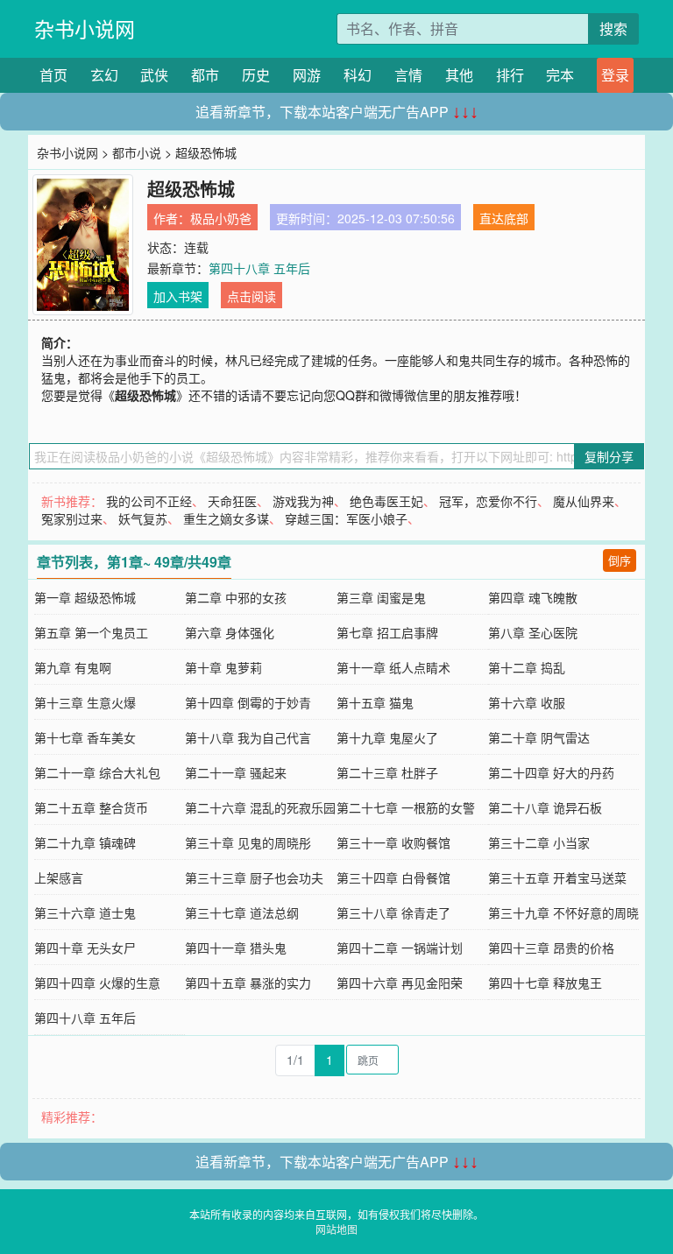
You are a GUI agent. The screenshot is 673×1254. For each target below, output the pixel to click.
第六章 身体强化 (229, 632)
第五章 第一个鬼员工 (91, 632)
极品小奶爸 (220, 218)
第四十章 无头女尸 (85, 947)
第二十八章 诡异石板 (545, 807)
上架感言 (58, 877)
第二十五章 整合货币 (91, 807)
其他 (459, 75)
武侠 (154, 75)
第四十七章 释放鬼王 (545, 982)
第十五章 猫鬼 (375, 702)
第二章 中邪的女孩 (236, 597)
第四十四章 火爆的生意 (97, 982)
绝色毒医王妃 (386, 501)
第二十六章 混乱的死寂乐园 (260, 807)
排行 (510, 75)
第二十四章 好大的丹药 (551, 772)
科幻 (358, 75)
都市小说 (136, 152)
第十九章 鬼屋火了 (387, 737)
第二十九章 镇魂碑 (85, 842)
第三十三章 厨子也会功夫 (254, 877)
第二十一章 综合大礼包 (97, 772)
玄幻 (104, 75)
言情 (408, 75)
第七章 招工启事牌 (387, 632)
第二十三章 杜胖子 (387, 772)
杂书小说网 (84, 28)
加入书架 (177, 296)
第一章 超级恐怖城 (85, 597)
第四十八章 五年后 (259, 268)
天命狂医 (232, 501)
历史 (256, 75)
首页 (53, 75)
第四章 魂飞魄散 (532, 597)
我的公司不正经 (149, 501)
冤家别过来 (72, 518)
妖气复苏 (142, 518)
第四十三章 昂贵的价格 (551, 947)
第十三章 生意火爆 (85, 702)
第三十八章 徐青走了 (393, 912)
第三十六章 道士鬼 (85, 912)
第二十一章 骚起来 (236, 772)
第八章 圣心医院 (532, 632)
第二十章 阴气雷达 (539, 737)
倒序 (619, 560)
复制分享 (609, 456)
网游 (307, 75)
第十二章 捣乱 (526, 667)
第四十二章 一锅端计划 (399, 947)
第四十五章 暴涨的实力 (248, 982)
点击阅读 (251, 296)
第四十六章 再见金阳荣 (399, 982)
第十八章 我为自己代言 (248, 737)
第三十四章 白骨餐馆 (393, 877)
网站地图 (336, 1229)
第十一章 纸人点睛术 (393, 667)
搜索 (613, 28)
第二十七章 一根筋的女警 (405, 807)
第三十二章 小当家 (539, 842)
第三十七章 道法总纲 (242, 912)
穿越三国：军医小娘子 (346, 518)
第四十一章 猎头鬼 (236, 947)
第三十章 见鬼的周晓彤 (248, 842)
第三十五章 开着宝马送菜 (557, 877)
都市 (205, 75)
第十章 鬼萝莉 (223, 667)
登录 (615, 75)
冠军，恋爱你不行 (488, 501)
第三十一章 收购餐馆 (393, 842)
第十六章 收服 (526, 702)
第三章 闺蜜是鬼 (381, 597)
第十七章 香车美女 (85, 737)
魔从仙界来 (583, 501)
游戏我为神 (303, 501)
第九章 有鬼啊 (72, 667)
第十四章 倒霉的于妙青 (248, 702)
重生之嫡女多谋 (226, 518)
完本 (560, 75)
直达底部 (503, 218)
